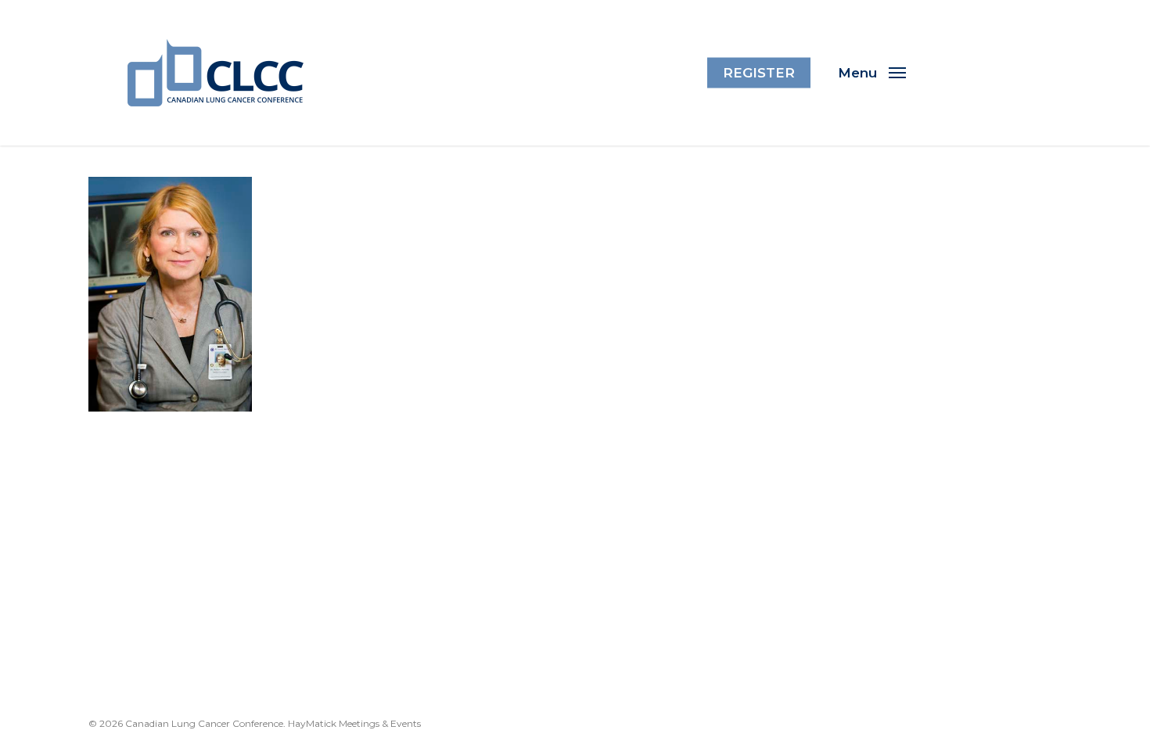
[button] (872, 73)
